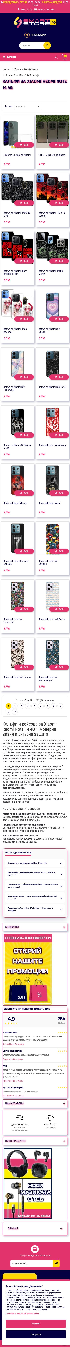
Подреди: (8, 106)
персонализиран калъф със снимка (31, 769)
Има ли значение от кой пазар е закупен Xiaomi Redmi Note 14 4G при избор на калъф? (33, 885)
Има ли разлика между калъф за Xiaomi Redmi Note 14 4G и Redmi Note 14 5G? (32, 873)
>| (15, 712)
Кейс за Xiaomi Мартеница (52, 445)
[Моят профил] (56, 57)
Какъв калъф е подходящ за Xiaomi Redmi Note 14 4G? (27, 863)
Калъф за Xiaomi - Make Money (51, 272)
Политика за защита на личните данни (22, 1314)
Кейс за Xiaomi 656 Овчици (48, 563)
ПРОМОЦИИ (38, 34)
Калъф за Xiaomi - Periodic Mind (17, 214)
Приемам (36, 1323)
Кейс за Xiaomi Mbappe (15, 503)
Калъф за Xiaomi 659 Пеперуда (14, 388)
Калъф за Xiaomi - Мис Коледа (15, 330)
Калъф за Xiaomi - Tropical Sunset (52, 214)
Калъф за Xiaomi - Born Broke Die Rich (15, 272)
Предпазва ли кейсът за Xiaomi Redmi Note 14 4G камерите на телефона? (30, 909)
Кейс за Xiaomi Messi (49, 503)
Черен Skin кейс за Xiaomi (52, 154)
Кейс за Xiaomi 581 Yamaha (13, 1044)
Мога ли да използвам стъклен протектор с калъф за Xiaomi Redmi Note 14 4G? (32, 897)
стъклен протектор (44, 775)
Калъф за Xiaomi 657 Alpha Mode (17, 446)
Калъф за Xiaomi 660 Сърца (49, 330)
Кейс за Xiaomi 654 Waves (52, 619)
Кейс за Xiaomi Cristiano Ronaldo (16, 563)
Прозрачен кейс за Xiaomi (17, 154)
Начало (6, 69)
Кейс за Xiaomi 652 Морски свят (48, 679)
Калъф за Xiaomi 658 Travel (52, 387)
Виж (25, 145)
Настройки (36, 1334)
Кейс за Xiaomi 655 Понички (13, 621)
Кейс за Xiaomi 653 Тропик (17, 677)
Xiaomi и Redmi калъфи (26, 69)
